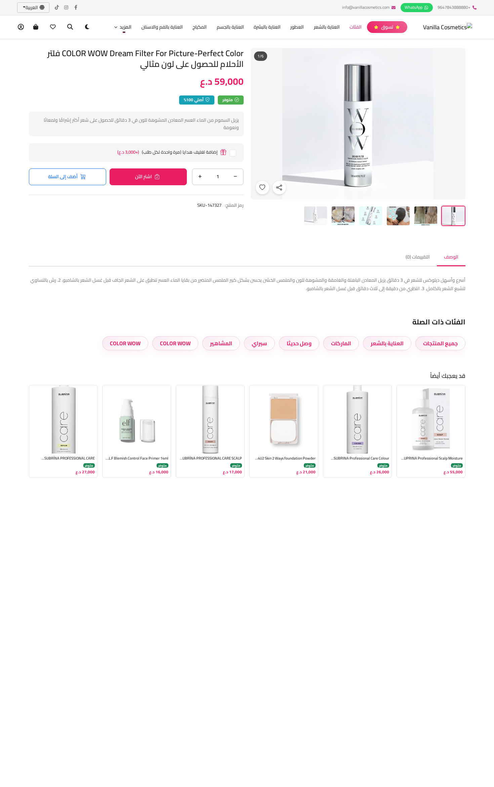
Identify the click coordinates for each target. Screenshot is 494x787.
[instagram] (67, 7)
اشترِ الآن (143, 176)
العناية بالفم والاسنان (162, 27)
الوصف (451, 256)
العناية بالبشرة (267, 27)
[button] (122, 27)
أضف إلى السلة (63, 176)
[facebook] (76, 7)
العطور (297, 27)
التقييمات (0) (418, 256)
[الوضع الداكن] (87, 27)
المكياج (200, 27)
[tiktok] (57, 7)
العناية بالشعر (327, 27)
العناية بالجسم (230, 27)
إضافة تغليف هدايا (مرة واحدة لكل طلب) (167, 152)
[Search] (70, 27)
